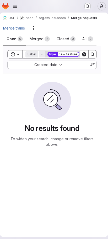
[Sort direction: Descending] (92, 65)
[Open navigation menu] (15, 6)
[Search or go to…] (87, 6)
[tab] (14, 38)
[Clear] (84, 54)
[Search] (92, 54)
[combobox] (47, 65)
